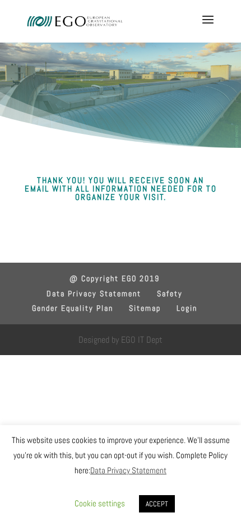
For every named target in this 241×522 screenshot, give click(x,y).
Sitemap (145, 308)
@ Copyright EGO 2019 (114, 278)
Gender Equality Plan (72, 308)
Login (187, 308)
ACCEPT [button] (157, 504)
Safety (170, 293)
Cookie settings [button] (100, 503)
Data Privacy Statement (94, 293)
